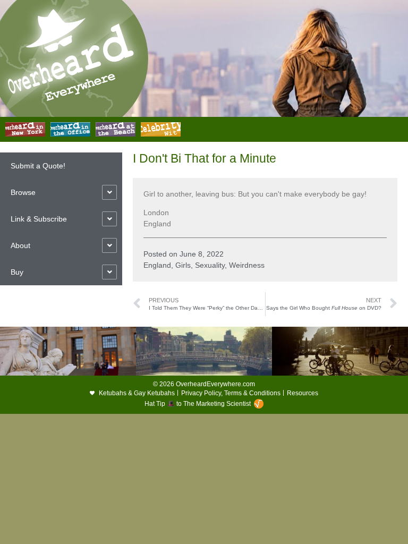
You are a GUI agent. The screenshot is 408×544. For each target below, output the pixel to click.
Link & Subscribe (39, 219)
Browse (23, 192)
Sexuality (210, 265)
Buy (17, 272)
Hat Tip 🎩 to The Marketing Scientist (197, 403)
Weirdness (247, 265)
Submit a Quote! (38, 166)
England (157, 265)
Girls (183, 265)
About (20, 245)
